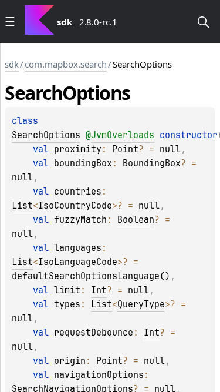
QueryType (141, 304)
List (22, 206)
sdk (12, 64)
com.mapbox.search (66, 64)
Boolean (135, 220)
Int (99, 290)
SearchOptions (46, 135)
